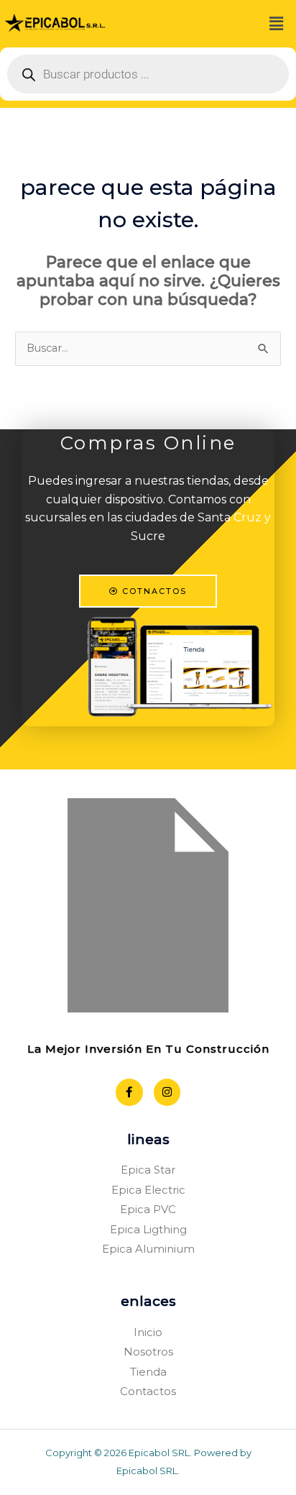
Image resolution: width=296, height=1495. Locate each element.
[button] (276, 23)
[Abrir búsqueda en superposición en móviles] (148, 74)
